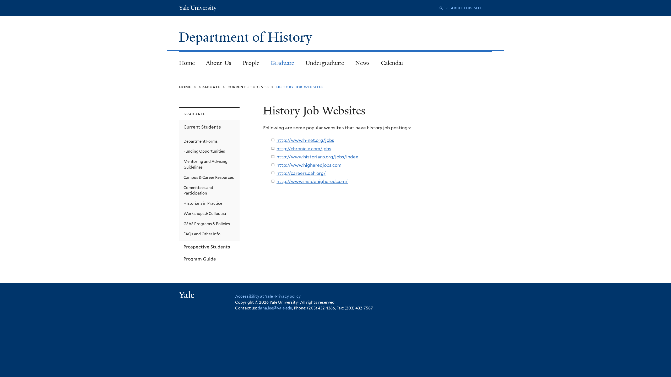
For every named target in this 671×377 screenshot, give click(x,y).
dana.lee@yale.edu (275, 308)
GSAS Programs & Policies (206, 223)
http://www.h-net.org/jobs (305, 140)
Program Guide (199, 259)
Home (187, 63)
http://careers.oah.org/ (301, 173)
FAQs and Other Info (201, 234)
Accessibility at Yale (254, 296)
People (251, 63)
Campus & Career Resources (208, 177)
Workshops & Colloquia (204, 213)
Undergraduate (324, 63)
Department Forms (200, 141)
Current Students (248, 86)
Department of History (247, 37)
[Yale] (187, 295)
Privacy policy (288, 296)
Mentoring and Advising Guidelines (205, 164)
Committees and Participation (198, 190)
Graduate (282, 63)
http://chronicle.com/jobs (304, 148)
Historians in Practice (202, 203)
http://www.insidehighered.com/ (312, 181)
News (362, 63)
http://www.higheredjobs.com (309, 165)
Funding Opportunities (204, 151)
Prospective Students (206, 247)
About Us (218, 63)
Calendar (392, 63)
